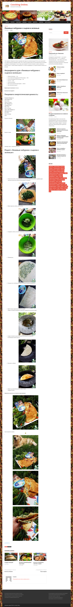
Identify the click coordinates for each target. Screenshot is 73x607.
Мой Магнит (62, 173)
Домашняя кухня (52, 169)
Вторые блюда (57, 166)
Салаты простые (52, 184)
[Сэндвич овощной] (11, 561)
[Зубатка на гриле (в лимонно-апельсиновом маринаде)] (52, 132)
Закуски (24, 22)
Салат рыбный (52, 181)
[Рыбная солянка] (52, 71)
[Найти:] (58, 32)
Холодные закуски (52, 186)
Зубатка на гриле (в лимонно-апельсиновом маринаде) (62, 130)
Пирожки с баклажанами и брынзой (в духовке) (62, 142)
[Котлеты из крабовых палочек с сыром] (39, 561)
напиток (54, 188)
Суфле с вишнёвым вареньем (61, 87)
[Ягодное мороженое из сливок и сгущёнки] (58, 111)
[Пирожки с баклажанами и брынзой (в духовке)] (52, 145)
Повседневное (52, 176)
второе (58, 186)
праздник (58, 189)
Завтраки (18, 22)
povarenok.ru (7, 542)
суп (50, 191)
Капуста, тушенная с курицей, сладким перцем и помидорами (62, 136)
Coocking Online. (19, 4)
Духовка (58, 169)
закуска (9, 546)
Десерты (35, 22)
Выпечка (62, 166)
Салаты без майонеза (53, 183)
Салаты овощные (61, 183)
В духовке (51, 166)
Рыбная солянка (60, 67)
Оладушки (60, 174)
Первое (7, 22)
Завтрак (62, 169)
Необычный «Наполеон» (62, 92)
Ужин (65, 184)
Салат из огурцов (52, 179)
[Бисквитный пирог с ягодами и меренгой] (52, 158)
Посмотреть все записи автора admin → (21, 579)
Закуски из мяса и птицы (53, 173)
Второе (12, 22)
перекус (61, 188)
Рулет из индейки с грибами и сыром (61, 149)
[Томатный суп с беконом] (58, 50)
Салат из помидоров (60, 179)
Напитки (41, 22)
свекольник (63, 189)
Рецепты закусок (63, 178)
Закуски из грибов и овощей (58, 171)
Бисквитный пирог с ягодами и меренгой (61, 155)
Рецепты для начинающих (54, 178)
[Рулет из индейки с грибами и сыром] (52, 152)
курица (50, 188)
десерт (62, 186)
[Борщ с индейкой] (52, 77)
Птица (57, 176)
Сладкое (58, 184)
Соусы (29, 22)
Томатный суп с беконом (56, 53)
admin (11, 30)
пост (54, 189)
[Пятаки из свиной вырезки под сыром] (25, 561)
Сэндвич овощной (9, 562)
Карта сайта (48, 22)
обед (58, 188)
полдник (50, 189)
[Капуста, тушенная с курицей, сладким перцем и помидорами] (52, 139)
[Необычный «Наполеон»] (52, 96)
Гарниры (51, 168)
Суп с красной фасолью (62, 79)
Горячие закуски (57, 168)
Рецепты (60, 176)
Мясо (66, 173)
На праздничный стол (53, 174)
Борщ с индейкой (61, 73)
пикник (65, 188)
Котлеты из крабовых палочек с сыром (38, 563)
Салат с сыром (58, 181)
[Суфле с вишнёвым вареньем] (52, 90)
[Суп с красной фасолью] (52, 83)
